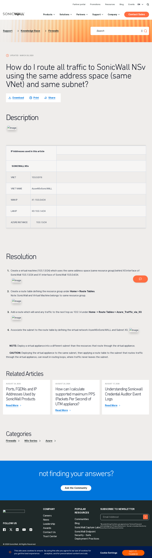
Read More (12, 405)
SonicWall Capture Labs (87, 527)
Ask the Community (76, 488)
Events (131, 4)
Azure (49, 440)
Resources (110, 4)
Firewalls (53, 30)
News (46, 519)
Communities (82, 519)
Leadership (49, 523)
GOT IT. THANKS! (133, 552)
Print (36, 97)
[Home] (14, 14)
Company (112, 14)
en (139, 4)
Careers (47, 515)
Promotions (95, 4)
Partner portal (79, 4)
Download (18, 97)
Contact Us (49, 532)
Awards (47, 528)
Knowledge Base (30, 30)
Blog (122, 4)
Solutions (64, 14)
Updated (14, 55)
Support (96, 14)
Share (51, 97)
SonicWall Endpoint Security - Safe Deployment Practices (87, 535)
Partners (80, 14)
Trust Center (50, 536)
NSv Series (30, 440)
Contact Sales (136, 14)
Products (47, 14)
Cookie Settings (108, 553)
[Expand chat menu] (140, 279)
